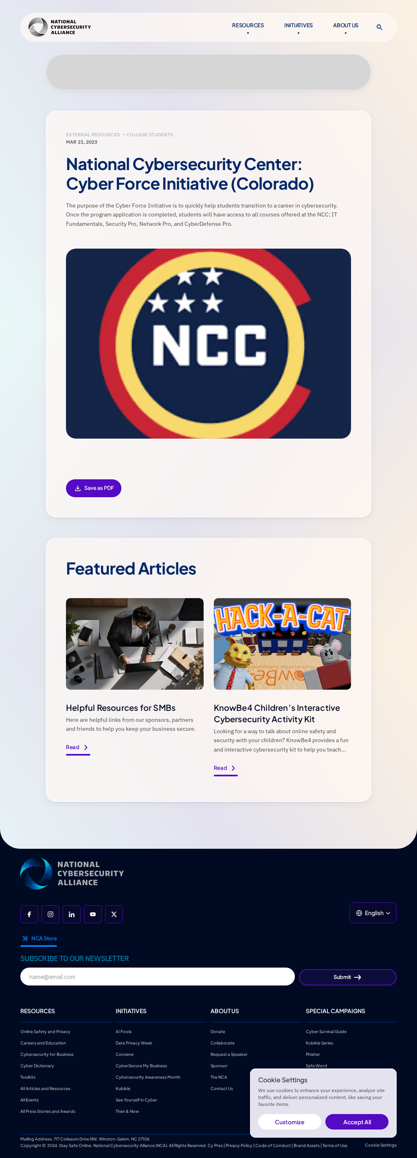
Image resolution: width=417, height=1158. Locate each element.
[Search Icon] (379, 27)
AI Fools (124, 1031)
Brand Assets (307, 1145)
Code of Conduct (273, 1145)
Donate (218, 1031)
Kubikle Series (319, 1042)
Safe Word (316, 1065)
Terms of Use (335, 1145)
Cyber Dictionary (37, 1065)
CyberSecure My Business (141, 1065)
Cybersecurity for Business (47, 1054)
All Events (29, 1099)
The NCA (219, 1077)
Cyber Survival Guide (326, 1031)
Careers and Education (43, 1042)
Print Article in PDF (93, 494)
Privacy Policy (239, 1145)
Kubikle (123, 1088)
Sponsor (219, 1065)
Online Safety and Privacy (45, 1031)
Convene (125, 1054)
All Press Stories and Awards (47, 1111)
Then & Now (127, 1111)
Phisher (313, 1054)
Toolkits (27, 1077)
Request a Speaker (229, 1054)
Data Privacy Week (134, 1042)
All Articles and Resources (45, 1088)
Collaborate (223, 1042)
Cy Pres (215, 1145)
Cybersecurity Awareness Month (148, 1077)
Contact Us (222, 1088)
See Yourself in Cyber (136, 1099)
